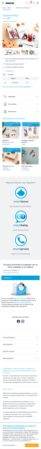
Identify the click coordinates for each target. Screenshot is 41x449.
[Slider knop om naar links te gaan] (5, 52)
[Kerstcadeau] (13, 8)
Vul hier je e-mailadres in (11, 270)
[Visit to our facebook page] (18, 321)
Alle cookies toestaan (31, 445)
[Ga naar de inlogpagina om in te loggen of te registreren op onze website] (30, 2)
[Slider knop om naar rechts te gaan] (36, 52)
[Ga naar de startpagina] (12, 2)
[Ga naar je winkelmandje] (37, 2)
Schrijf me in (8, 278)
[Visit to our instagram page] (23, 321)
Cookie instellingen (9, 445)
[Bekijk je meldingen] (34, 2)
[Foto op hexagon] (30, 155)
